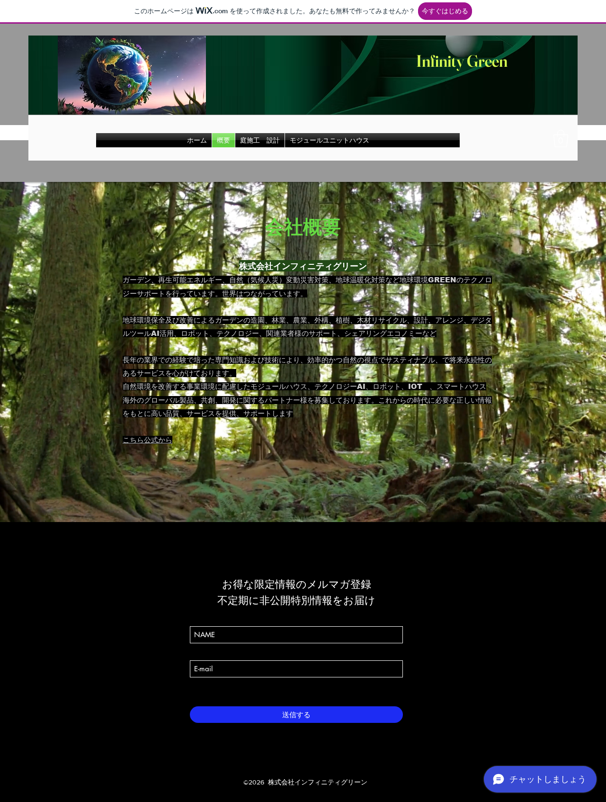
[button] (560, 138)
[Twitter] (296, 766)
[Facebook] (282, 766)
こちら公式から (147, 440)
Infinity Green (460, 61)
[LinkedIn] (310, 766)
